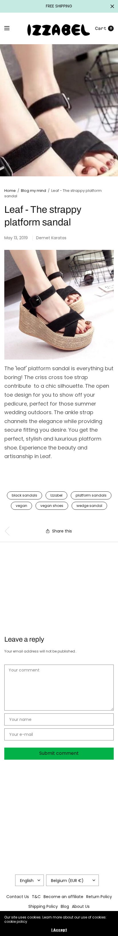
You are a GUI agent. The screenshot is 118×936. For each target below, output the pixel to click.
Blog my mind (33, 190)
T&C (36, 897)
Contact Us (17, 897)
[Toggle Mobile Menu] (10, 28)
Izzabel (56, 495)
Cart (101, 28)
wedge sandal (89, 505)
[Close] (112, 6)
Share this (62, 531)
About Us (81, 906)
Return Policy (99, 897)
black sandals (24, 495)
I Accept (59, 930)
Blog (65, 906)
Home (10, 190)
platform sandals (91, 495)
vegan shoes (51, 505)
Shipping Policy (43, 906)
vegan (21, 505)
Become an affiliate (63, 897)
